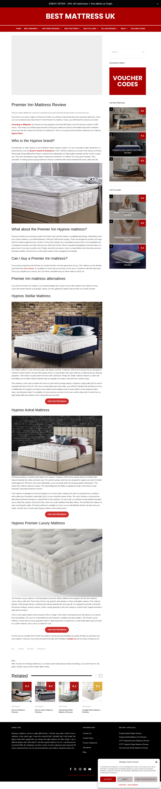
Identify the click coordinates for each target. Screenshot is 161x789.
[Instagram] (80, 769)
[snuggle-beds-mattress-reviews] (92, 692)
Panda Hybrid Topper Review (130, 733)
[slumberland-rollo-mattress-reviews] (69, 692)
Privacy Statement (133, 784)
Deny (125, 779)
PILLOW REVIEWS (108, 29)
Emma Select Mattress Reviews (44, 711)
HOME (18, 29)
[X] (75, 769)
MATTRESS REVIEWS (50, 29)
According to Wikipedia (21, 124)
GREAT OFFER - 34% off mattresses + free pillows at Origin (80, 3)
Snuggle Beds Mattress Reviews (91, 711)
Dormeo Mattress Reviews (18, 711)
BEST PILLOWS (90, 29)
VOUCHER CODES (138, 29)
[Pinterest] (85, 769)
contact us (71, 639)
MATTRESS (31, 648)
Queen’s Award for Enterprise (41, 151)
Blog (84, 752)
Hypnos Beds (17, 133)
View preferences (145, 779)
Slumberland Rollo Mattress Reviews (66, 711)
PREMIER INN (41, 648)
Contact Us (87, 733)
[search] (143, 52)
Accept (108, 779)
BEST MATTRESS (71, 29)
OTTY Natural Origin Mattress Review (134, 744)
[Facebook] (71, 769)
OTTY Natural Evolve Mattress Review (134, 741)
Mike (13, 661)
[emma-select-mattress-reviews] (45, 692)
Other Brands (16, 706)
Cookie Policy (122, 784)
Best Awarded (30, 29)
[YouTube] (89, 769)
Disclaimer (87, 747)
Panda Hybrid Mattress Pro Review (132, 737)
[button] (156, 762)
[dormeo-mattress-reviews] (22, 692)
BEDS (123, 29)
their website (29, 268)
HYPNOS (21, 648)
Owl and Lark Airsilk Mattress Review (133, 748)
